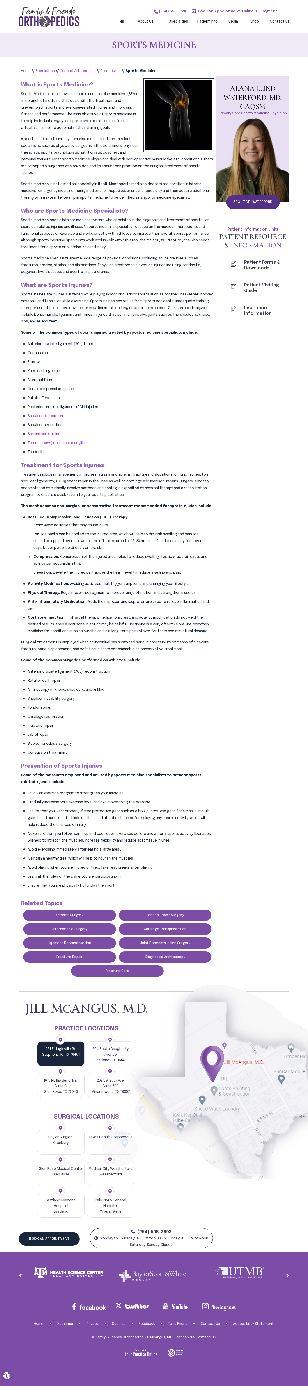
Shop (254, 21)
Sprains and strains (44, 434)
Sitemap (119, 1324)
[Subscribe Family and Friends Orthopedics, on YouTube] (175, 1306)
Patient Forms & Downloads (262, 265)
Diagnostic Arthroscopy (165, 957)
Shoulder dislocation (45, 416)
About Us (146, 21)
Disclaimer (65, 1324)
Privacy (93, 1324)
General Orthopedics (78, 71)
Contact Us (280, 21)
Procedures (111, 71)
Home (122, 21)
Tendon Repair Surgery (165, 915)
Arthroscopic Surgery (69, 929)
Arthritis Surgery (69, 915)
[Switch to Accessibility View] (6, 1375)
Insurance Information (258, 311)
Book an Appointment (219, 11)
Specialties (178, 21)
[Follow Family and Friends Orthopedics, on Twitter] (132, 1306)
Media (233, 21)
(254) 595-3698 (173, 11)
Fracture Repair (69, 957)
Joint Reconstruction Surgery (165, 943)
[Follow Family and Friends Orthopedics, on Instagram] (219, 1307)
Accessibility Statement (253, 1324)
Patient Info (207, 21)
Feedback (147, 1324)
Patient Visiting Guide (261, 288)
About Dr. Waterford (253, 202)
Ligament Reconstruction (69, 943)
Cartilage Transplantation (165, 929)
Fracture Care (117, 971)
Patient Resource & (252, 241)
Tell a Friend (177, 1324)
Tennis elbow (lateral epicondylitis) (58, 443)
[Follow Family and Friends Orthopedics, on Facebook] (89, 1306)
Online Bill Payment (259, 11)
